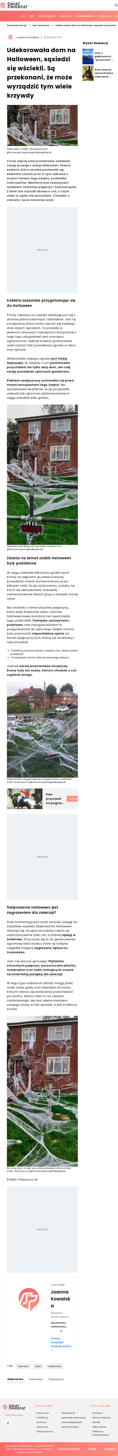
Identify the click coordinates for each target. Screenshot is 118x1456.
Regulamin (110, 1449)
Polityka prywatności (68, 1449)
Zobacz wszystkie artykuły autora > (61, 1344)
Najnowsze (15, 1379)
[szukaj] (116, 5)
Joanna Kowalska (27, 37)
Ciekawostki (54, 1366)
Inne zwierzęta (47, 16)
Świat (38, 1366)
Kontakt (92, 1449)
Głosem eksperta (85, 16)
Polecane (36, 1379)
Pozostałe (105, 16)
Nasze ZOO (65, 16)
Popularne (56, 1379)
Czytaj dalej (77, 798)
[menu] (8, 1423)
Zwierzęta (23, 1366)
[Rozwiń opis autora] (61, 1331)
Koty (32, 16)
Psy (23, 16)
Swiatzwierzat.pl (16, 25)
